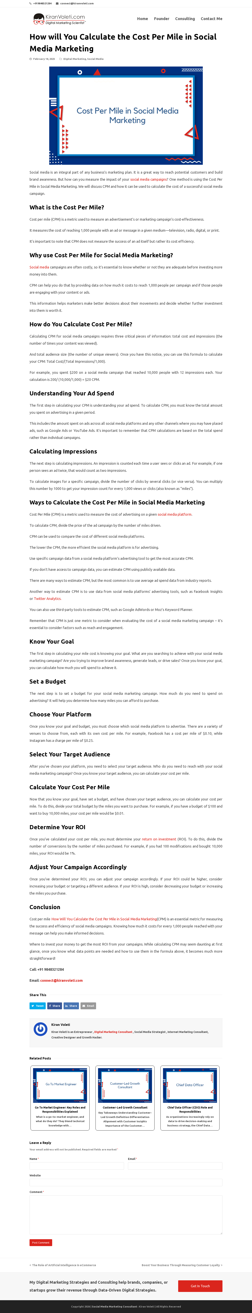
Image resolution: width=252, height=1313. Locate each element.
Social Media (95, 58)
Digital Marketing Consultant (113, 1032)
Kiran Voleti (60, 1024)
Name (34, 1158)
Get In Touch (200, 1286)
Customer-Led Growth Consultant (125, 1107)
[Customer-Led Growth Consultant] (125, 1085)
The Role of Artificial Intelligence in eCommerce (64, 1265)
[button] (38, 1006)
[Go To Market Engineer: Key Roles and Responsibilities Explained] (60, 1085)
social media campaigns (148, 179)
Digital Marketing (74, 58)
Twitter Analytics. (47, 599)
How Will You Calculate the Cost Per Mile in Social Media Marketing (104, 919)
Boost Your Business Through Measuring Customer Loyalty (181, 1265)
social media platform (175, 514)
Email (132, 1158)
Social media (39, 267)
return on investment (159, 839)
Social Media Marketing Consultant (114, 1306)
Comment (37, 1192)
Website (35, 1175)
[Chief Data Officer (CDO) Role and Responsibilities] (190, 1085)
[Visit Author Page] (40, 1029)
